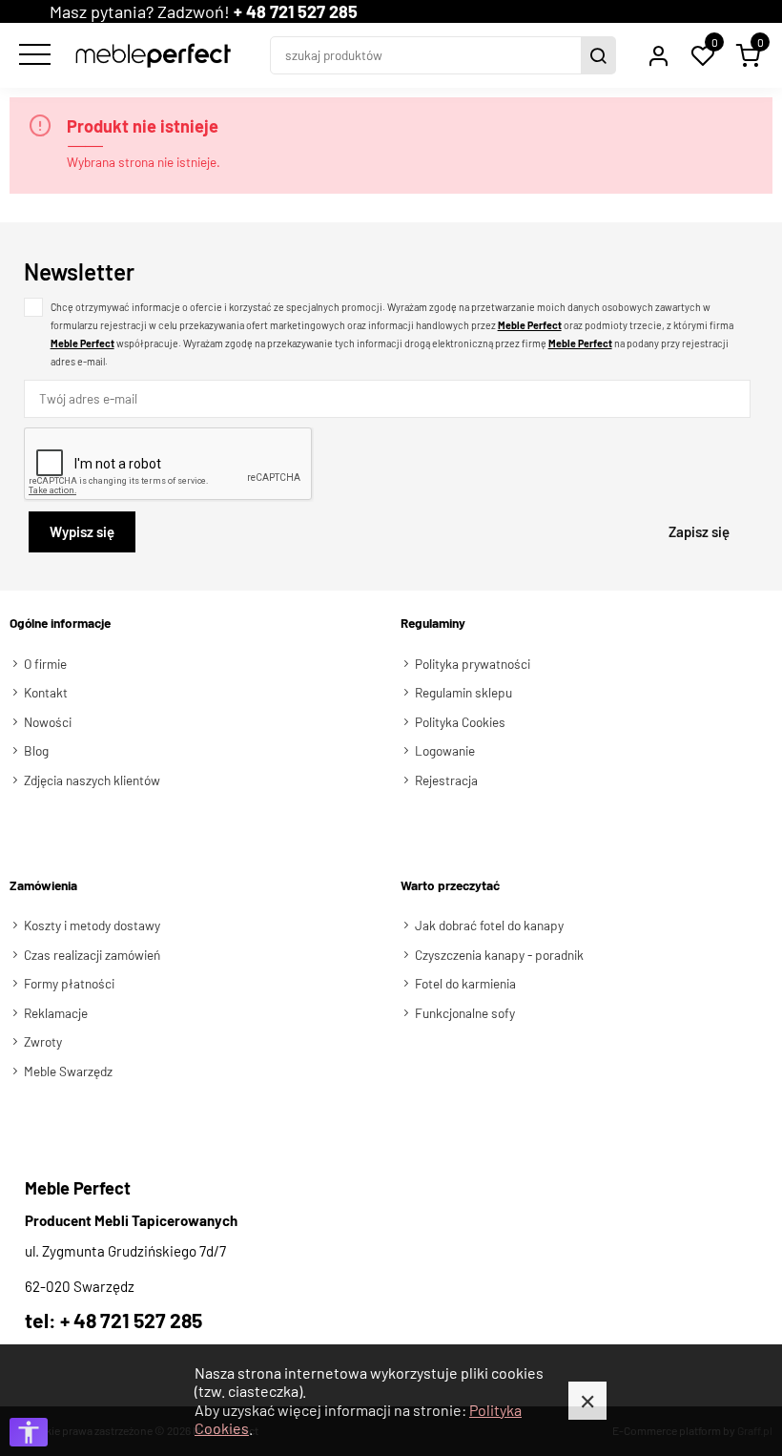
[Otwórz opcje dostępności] (29, 1432)
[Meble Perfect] (153, 55)
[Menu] (32, 55)
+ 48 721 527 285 (296, 11)
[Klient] (658, 55)
